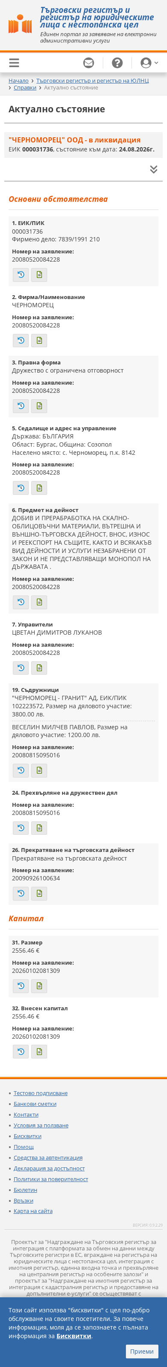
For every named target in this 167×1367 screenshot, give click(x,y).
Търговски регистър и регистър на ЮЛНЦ (92, 80)
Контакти (26, 1114)
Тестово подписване (41, 1093)
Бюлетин (25, 1190)
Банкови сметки (35, 1104)
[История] (21, 275)
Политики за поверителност (51, 1179)
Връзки (23, 1200)
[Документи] (39, 275)
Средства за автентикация (48, 1157)
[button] (149, 63)
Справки (25, 87)
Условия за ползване (41, 1125)
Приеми (142, 1351)
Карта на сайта (33, 1211)
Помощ (24, 1147)
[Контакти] (89, 63)
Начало (19, 80)
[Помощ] (117, 63)
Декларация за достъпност (49, 1168)
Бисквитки (28, 1136)
